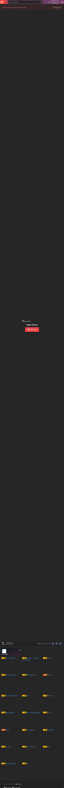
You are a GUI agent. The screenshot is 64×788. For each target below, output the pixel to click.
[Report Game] (56, 643)
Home (5, 784)
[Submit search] (41, 2)
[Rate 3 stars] (46, 643)
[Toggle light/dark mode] (49, 2)
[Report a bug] (53, 643)
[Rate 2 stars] (44, 643)
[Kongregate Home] (2, 2)
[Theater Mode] (60, 643)
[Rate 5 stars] (50, 643)
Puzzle (11, 784)
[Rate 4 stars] (48, 643)
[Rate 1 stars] (42, 643)
